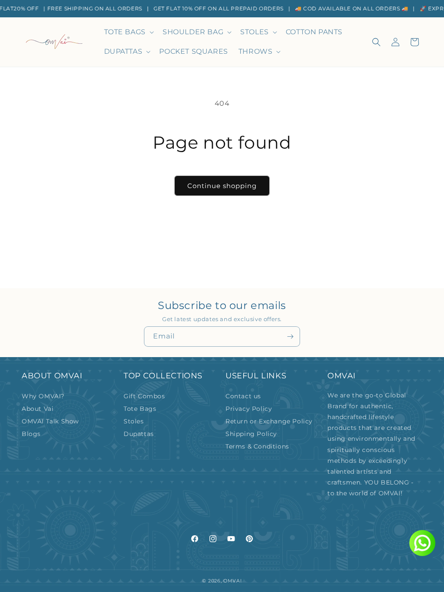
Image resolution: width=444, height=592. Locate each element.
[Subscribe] (290, 336)
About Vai (37, 409)
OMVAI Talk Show (50, 421)
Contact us (243, 396)
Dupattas (139, 434)
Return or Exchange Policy (269, 421)
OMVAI (232, 581)
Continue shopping (222, 186)
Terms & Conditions (257, 446)
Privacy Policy (248, 409)
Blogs (31, 434)
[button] (128, 32)
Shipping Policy (251, 434)
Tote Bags (140, 409)
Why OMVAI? (43, 396)
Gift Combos (144, 396)
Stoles (134, 421)
